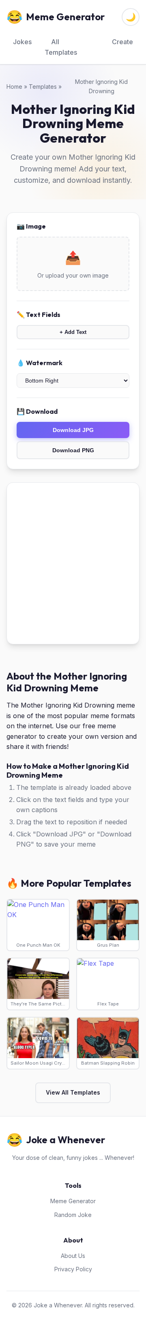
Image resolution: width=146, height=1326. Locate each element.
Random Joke (73, 1214)
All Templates (61, 47)
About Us (73, 1255)
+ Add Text (73, 332)
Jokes (22, 42)
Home (14, 86)
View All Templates (73, 1092)
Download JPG (73, 430)
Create (122, 42)
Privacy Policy (73, 1269)
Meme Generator (73, 1201)
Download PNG (73, 450)
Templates (43, 86)
